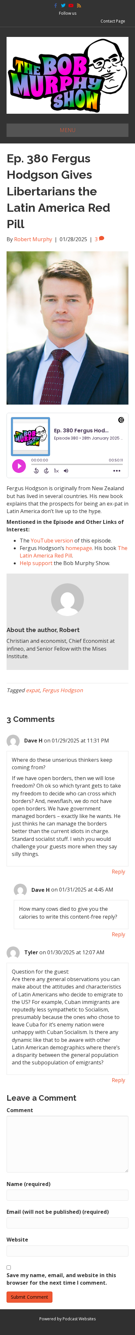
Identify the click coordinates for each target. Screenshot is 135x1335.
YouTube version (52, 540)
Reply (118, 871)
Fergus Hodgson (62, 690)
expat (33, 690)
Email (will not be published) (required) (58, 1211)
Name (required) (28, 1184)
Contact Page (113, 21)
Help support (36, 563)
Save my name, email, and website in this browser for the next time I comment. (61, 1279)
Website (17, 1239)
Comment (20, 1110)
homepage (79, 548)
